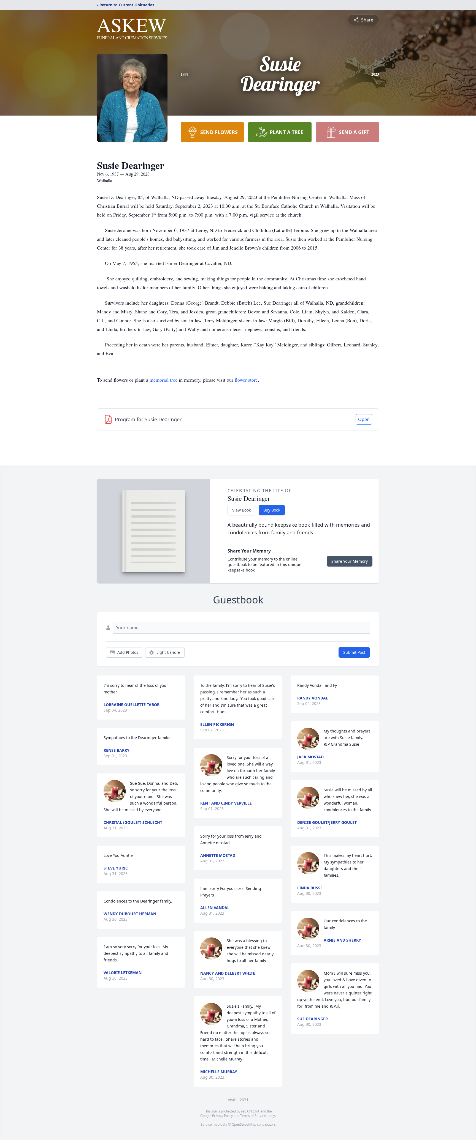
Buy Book (271, 510)
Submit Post (354, 652)
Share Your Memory (349, 561)
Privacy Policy (222, 1115)
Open (364, 419)
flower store (246, 379)
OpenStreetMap (244, 1124)
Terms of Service (253, 1115)
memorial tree (163, 379)
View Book (241, 510)
